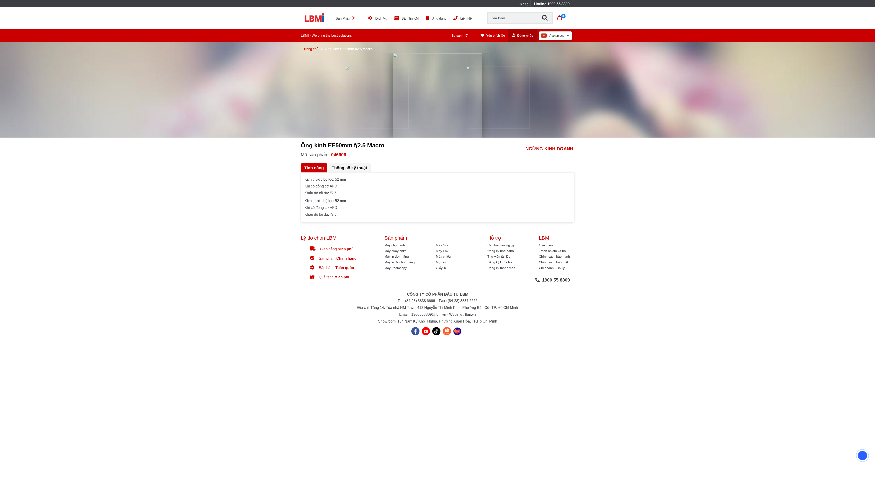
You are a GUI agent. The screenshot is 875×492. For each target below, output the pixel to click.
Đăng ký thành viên (501, 268)
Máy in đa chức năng (399, 262)
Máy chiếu (443, 256)
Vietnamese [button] (556, 35)
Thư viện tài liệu (498, 256)
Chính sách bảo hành (554, 256)
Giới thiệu (546, 245)
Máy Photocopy (395, 268)
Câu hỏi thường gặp (501, 245)
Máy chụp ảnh (394, 245)
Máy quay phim (395, 251)
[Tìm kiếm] (545, 18)
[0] (559, 17)
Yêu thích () (495, 35)
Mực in (441, 262)
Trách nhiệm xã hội (552, 251)
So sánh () (460, 35)
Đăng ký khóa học (500, 262)
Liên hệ (523, 4)
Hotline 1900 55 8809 (552, 4)
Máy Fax (442, 251)
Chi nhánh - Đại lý (552, 268)
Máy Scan (443, 245)
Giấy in (441, 268)
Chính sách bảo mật (553, 262)
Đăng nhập (524, 35)
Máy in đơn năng (396, 256)
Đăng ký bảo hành (500, 251)
